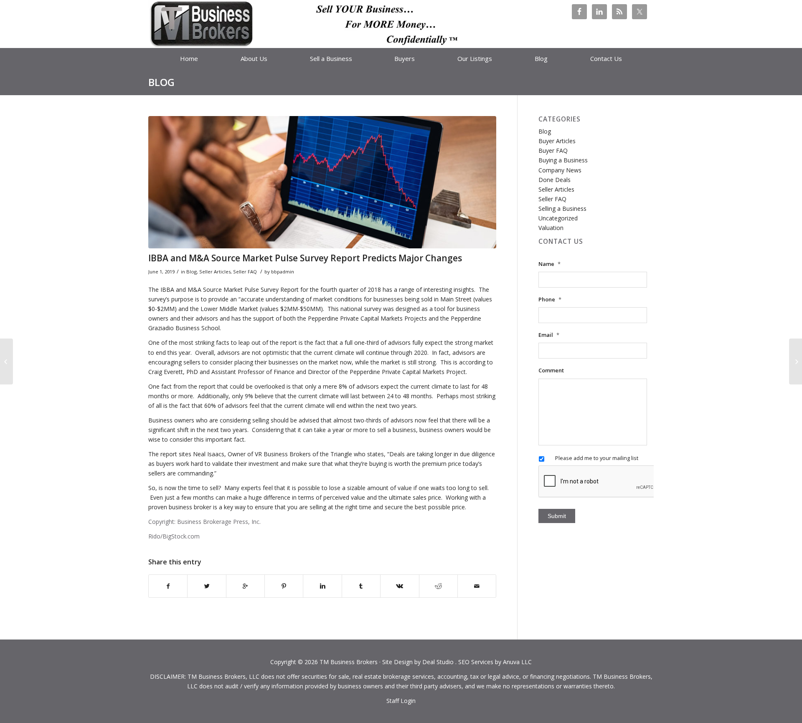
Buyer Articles (557, 141)
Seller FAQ (245, 271)
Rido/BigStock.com (174, 536)
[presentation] (601, 481)
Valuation (550, 228)
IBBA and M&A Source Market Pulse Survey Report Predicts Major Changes (305, 258)
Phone (549, 299)
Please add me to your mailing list (596, 458)
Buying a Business (563, 160)
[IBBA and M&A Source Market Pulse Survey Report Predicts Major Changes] (322, 182)
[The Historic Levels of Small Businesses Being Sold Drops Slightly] (795, 361)
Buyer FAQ (553, 150)
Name (549, 264)
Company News (559, 170)
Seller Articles (215, 271)
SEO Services (475, 662)
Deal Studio (438, 662)
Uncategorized (558, 218)
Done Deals (554, 180)
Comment (551, 370)
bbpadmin (282, 271)
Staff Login (401, 701)
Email (548, 335)
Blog (161, 82)
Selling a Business (562, 208)
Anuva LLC (517, 662)
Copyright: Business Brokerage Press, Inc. (204, 522)
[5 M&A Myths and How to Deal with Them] (6, 361)
